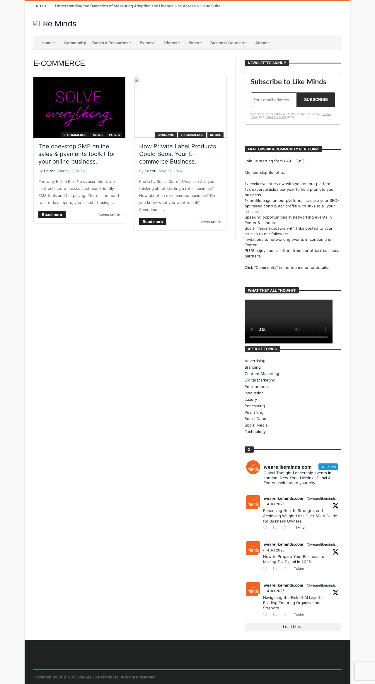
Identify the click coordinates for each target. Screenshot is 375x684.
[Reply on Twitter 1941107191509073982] (266, 569)
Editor (49, 171)
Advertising (255, 360)
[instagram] (325, 6)
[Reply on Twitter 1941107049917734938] (266, 614)
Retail (215, 135)
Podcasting (255, 405)
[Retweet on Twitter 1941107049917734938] (276, 614)
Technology (255, 431)
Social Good (255, 418)
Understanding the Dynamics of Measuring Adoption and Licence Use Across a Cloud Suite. (138, 6)
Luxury (251, 399)
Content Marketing (262, 373)
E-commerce (75, 135)
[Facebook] (292, 6)
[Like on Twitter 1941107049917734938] (287, 614)
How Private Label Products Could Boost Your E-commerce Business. (177, 154)
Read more (52, 214)
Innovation (254, 393)
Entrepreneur (257, 386)
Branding (166, 135)
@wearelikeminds (321, 498)
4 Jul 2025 (275, 504)
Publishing (254, 412)
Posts (114, 135)
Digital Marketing (260, 380)
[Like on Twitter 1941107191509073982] (287, 569)
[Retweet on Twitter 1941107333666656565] (276, 528)
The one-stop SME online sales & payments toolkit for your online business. (76, 154)
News (98, 135)
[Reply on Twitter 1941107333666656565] (266, 528)
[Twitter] (303, 6)
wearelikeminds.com (283, 498)
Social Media (256, 425)
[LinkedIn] (314, 6)
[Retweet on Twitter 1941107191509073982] (276, 569)
